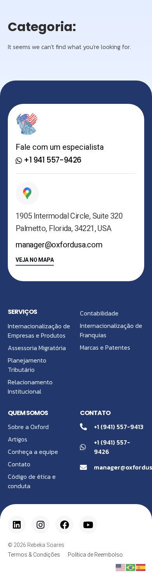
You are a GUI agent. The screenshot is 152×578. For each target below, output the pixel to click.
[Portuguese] (131, 566)
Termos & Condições (34, 555)
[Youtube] (88, 525)
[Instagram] (40, 525)
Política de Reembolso (95, 555)
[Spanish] (141, 566)
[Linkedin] (17, 525)
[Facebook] (64, 525)
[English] (121, 566)
